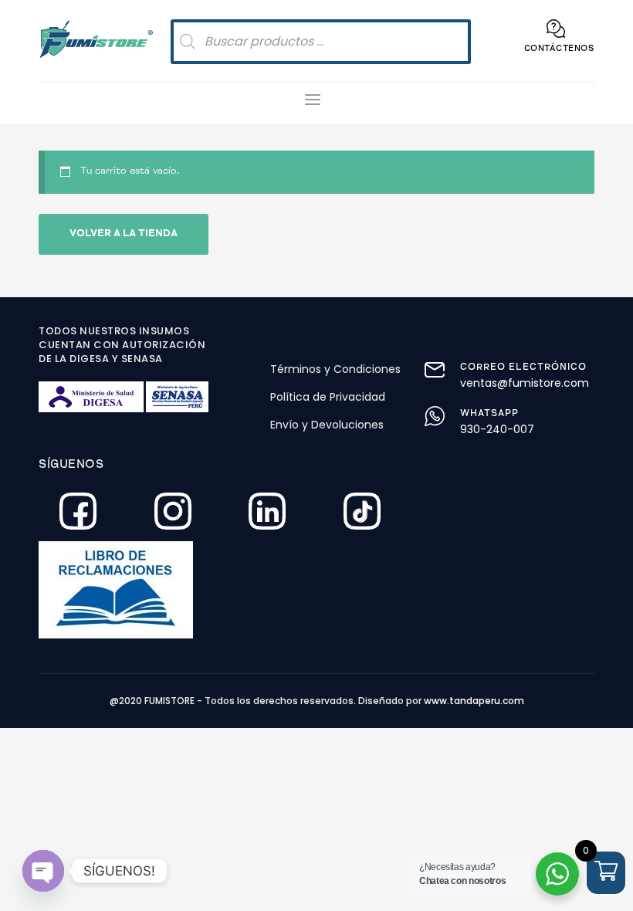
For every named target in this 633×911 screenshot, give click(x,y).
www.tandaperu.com (474, 700)
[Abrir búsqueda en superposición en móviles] (321, 41)
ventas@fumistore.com (524, 383)
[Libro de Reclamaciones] (170, 589)
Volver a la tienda (123, 234)
